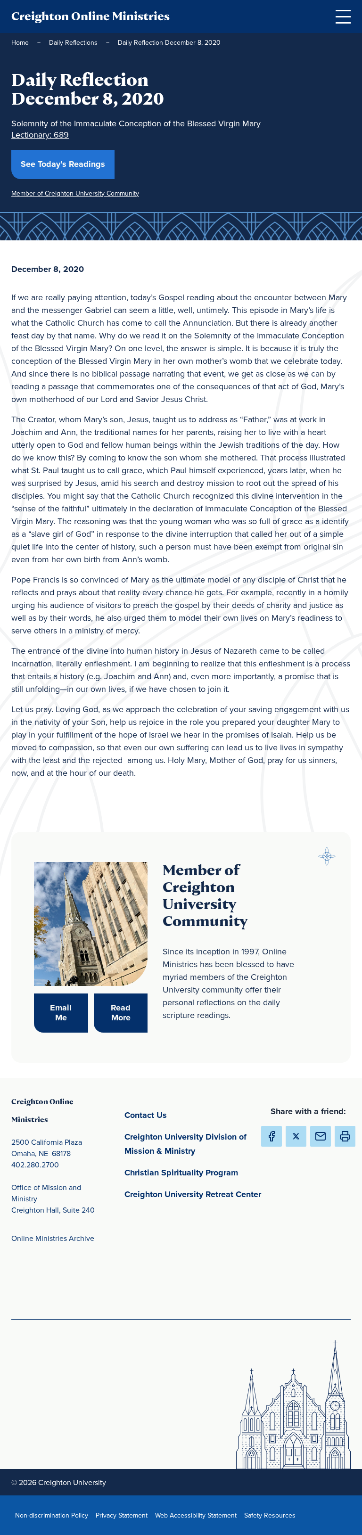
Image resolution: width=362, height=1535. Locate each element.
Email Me (69, 1012)
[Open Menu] (343, 16)
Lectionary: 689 (40, 134)
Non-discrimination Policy (53, 1515)
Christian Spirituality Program (195, 1172)
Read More (129, 1012)
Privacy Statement (123, 1515)
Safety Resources (271, 1515)
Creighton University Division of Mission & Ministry (195, 1144)
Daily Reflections (73, 42)
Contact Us (189, 1114)
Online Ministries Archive (52, 1238)
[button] (345, 1136)
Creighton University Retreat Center (195, 1194)
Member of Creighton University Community (75, 193)
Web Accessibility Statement (197, 1515)
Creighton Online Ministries (90, 16)
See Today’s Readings (68, 163)
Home (20, 42)
